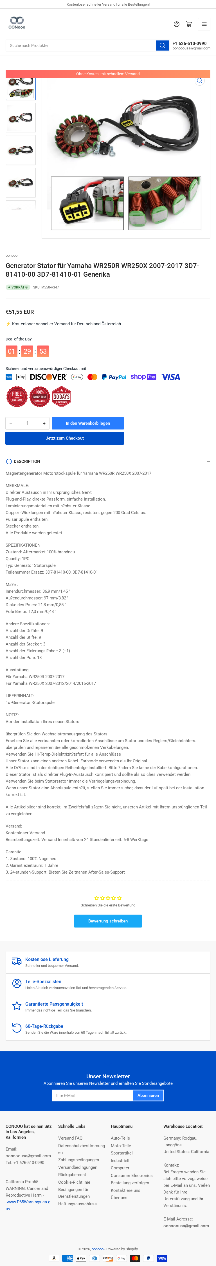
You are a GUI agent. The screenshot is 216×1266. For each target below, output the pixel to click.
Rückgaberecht (72, 1174)
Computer (120, 1167)
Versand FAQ (70, 1138)
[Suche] (162, 45)
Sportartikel (122, 1153)
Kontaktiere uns (125, 1190)
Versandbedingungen (77, 1167)
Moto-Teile (121, 1145)
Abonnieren (148, 1095)
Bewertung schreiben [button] (108, 921)
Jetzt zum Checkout (65, 438)
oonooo (11, 255)
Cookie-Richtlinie (74, 1182)
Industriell (120, 1160)
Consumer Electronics (132, 1175)
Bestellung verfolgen (130, 1182)
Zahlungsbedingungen (78, 1159)
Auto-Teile (120, 1138)
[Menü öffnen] (204, 24)
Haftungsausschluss (77, 1203)
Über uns (119, 1197)
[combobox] (88, 45)
